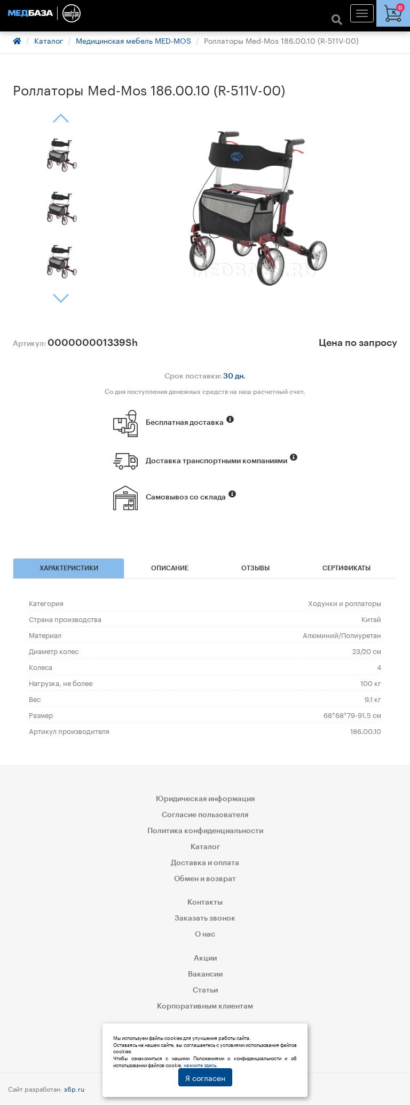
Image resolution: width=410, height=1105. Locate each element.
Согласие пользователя (205, 815)
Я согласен (205, 1077)
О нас (205, 934)
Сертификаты (346, 568)
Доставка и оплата (205, 863)
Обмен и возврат (205, 879)
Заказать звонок (205, 918)
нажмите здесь (200, 1064)
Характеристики (69, 568)
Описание (169, 568)
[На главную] (205, 13)
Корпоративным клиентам (205, 1006)
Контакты (205, 902)
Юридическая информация (205, 799)
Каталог (48, 40)
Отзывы (255, 568)
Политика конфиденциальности (205, 831)
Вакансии (205, 974)
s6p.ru (74, 1088)
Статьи (205, 990)
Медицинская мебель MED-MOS (133, 40)
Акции (205, 958)
